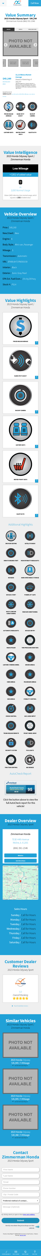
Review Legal (23, 1235)
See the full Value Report (21, 1065)
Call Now (35, 3)
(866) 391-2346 (29, 21)
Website (20, 855)
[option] (20, 43)
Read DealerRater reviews (21, 1006)
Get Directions (20, 861)
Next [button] (35, 45)
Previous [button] (5, 45)
